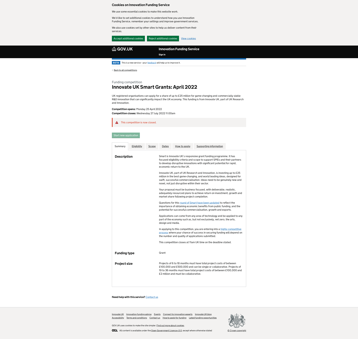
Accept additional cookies (128, 38)
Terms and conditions (136, 317)
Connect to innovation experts (177, 314)
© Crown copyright (237, 330)
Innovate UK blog (203, 314)
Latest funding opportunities (203, 317)
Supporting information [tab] (210, 146)
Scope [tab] (152, 146)
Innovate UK (118, 314)
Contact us (152, 297)
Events (157, 314)
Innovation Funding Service (179, 49)
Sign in (162, 54)
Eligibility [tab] (137, 146)
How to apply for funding (174, 317)
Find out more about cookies (170, 325)
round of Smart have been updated (199, 202)
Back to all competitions (125, 70)
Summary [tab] (120, 146)
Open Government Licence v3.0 (166, 330)
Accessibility (118, 317)
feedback (151, 62)
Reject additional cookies (163, 38)
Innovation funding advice (138, 314)
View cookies (188, 38)
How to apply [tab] (182, 146)
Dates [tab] (165, 146)
